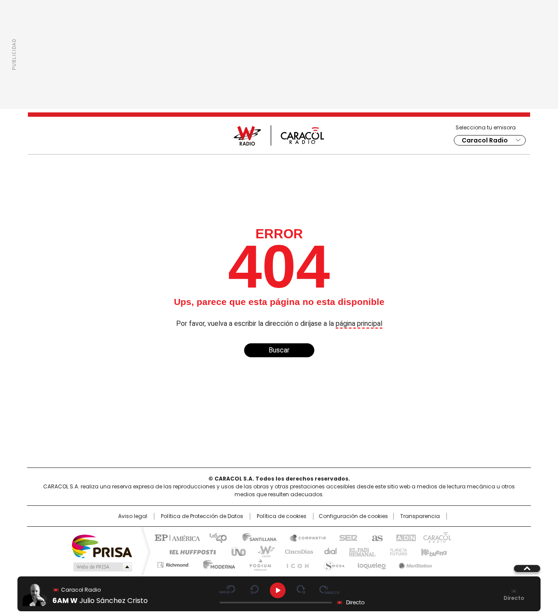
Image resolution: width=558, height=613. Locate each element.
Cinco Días (296, 551)
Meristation (414, 563)
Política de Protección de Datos (202, 516)
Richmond (173, 563)
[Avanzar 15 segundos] (301, 590)
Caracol (436, 537)
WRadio (279, 135)
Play (278, 590)
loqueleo (371, 563)
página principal (359, 323)
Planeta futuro (396, 551)
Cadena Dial (328, 551)
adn (404, 537)
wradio (262, 551)
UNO (235, 551)
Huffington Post (189, 551)
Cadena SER (345, 537)
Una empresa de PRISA (102, 545)
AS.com (376, 537)
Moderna (217, 563)
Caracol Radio (485, 140)
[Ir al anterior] (227, 590)
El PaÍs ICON (295, 563)
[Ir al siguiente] (329, 590)
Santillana (255, 537)
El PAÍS (176, 537)
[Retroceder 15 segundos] (254, 590)
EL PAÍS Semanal (360, 551)
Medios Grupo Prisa (102, 567)
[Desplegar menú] (527, 568)
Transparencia (420, 516)
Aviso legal (132, 516)
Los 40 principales (214, 537)
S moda (332, 563)
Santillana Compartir (304, 537)
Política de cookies (281, 516)
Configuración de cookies (353, 516)
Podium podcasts (257, 563)
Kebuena (432, 551)
